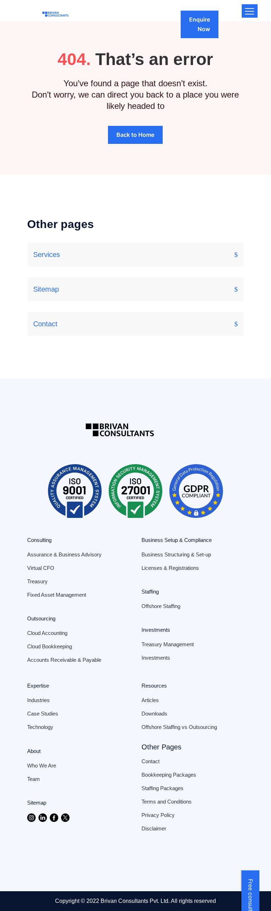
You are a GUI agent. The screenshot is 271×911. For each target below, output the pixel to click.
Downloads (154, 714)
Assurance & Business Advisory (64, 554)
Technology (40, 727)
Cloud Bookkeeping (49, 646)
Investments (155, 630)
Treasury (37, 581)
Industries (38, 700)
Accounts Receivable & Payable (64, 660)
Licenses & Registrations (170, 568)
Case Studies (42, 714)
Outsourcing (41, 618)
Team (33, 779)
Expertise (38, 686)
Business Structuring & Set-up (176, 554)
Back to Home (135, 134)
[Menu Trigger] (250, 11)
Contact (45, 324)
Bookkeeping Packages (168, 775)
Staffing (150, 592)
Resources (154, 686)
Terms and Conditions (166, 802)
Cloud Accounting (47, 633)
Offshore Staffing (160, 606)
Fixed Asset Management (56, 595)
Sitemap (46, 289)
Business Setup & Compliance (176, 540)
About (34, 751)
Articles (150, 700)
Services (46, 254)
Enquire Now (199, 24)
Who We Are (41, 766)
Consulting (39, 540)
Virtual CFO (40, 568)
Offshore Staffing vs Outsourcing (179, 727)
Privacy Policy (158, 815)
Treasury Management (167, 644)
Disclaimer (153, 828)
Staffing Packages (162, 788)
